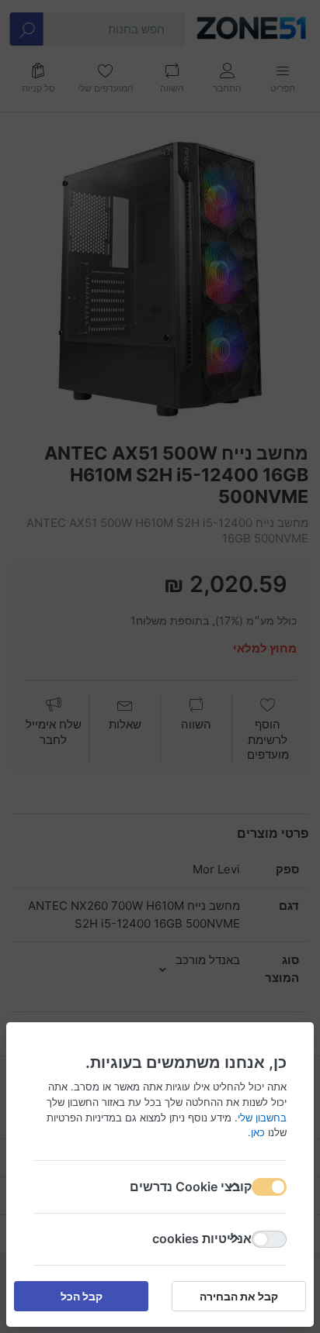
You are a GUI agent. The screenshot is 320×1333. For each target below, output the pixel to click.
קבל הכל (82, 1296)
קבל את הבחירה (239, 1296)
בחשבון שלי (262, 1117)
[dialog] (160, 666)
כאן (258, 1132)
